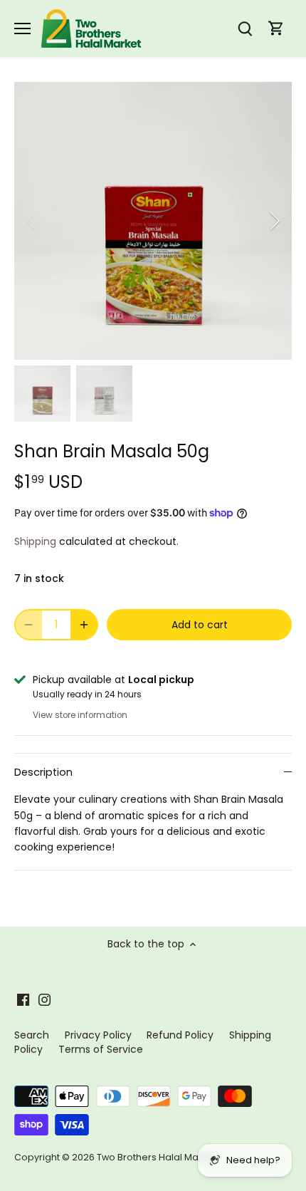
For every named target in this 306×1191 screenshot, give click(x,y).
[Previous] (32, 221)
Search (31, 1035)
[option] (153, 221)
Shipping (35, 541)
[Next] (274, 221)
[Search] (244, 28)
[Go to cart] (276, 28)
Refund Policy (180, 1035)
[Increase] (83, 625)
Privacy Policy (98, 1035)
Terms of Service (100, 1049)
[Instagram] (44, 999)
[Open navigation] (22, 28)
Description (43, 772)
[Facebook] (23, 999)
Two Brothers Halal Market (156, 1157)
